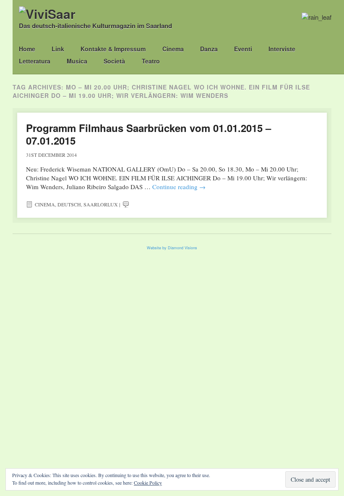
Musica (77, 61)
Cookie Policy (148, 482)
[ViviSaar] (47, 14)
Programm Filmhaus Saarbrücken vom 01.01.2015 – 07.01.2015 (148, 134)
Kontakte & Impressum (113, 49)
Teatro (151, 61)
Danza (209, 49)
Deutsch (69, 204)
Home (27, 49)
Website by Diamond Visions (172, 248)
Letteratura (34, 61)
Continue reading (179, 186)
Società (114, 61)
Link (58, 49)
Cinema (173, 49)
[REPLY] (125, 204)
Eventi (243, 49)
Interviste (281, 49)
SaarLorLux (100, 204)
